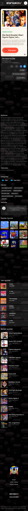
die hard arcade (18, 188)
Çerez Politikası (14, 484)
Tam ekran (22, 78)
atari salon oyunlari (7, 188)
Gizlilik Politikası (14, 482)
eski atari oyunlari (6, 190)
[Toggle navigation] (2, 3)
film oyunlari (18, 196)
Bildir (23, 70)
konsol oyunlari (17, 190)
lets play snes (5, 193)
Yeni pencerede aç (20, 74)
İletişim (14, 480)
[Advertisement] (14, 96)
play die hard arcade (7, 196)
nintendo (4, 199)
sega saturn (14, 193)
